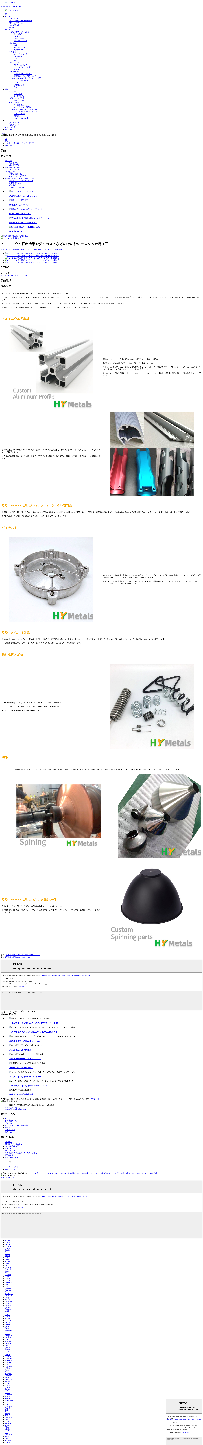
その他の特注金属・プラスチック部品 (23, 109)
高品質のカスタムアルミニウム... (24, 196)
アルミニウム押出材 (21, 80)
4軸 (51, 1173)
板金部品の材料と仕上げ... (21, 1068)
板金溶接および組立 (12, 1157)
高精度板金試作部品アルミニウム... (25, 1059)
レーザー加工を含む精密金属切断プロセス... (29, 1085)
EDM (15, 58)
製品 (6, 89)
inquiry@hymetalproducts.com (11, 6)
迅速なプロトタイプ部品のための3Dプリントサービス (33, 1023)
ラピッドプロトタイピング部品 (25, 111)
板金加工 (12, 43)
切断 (15, 45)
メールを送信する (7, 1178)
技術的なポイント (16, 123)
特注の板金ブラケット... (20, 214)
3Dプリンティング (20, 41)
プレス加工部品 (19, 100)
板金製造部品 (19, 96)
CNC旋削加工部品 (20, 105)
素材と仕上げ (14, 71)
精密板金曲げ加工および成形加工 (17, 957)
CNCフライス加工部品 (22, 107)
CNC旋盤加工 (19, 56)
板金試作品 (18, 34)
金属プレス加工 (15, 63)
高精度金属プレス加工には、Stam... (25, 1041)
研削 (15, 60)
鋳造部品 (17, 116)
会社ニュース (14, 125)
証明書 (11, 27)
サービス (8, 30)
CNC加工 (17, 36)
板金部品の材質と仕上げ (23, 74)
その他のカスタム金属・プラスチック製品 (25, 78)
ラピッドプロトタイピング (19, 32)
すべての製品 (152, 1173)
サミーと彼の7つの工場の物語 (20, 21)
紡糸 (15, 87)
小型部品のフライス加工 (109, 1173)
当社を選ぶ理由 (15, 25)
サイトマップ (44, 1173)
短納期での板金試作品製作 (21, 1094)
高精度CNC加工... (17, 231)
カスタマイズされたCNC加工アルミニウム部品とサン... (34, 1032)
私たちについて (11, 16)
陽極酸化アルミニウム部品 (78, 1173)
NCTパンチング (19, 69)
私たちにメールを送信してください (14, 275)
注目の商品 (34, 1173)
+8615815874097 (11, 1107)
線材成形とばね (19, 85)
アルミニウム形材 (60, 1173)
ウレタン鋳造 (19, 38)
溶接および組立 (19, 50)
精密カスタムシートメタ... (21, 205)
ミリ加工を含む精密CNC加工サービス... (27, 1076)
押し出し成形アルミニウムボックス (133, 1173)
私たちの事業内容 (16, 23)
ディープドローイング (22, 67)
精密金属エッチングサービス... (23, 222)
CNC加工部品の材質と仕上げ (25, 76)
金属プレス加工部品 (17, 98)
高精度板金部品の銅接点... (21, 1050)
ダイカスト (18, 83)
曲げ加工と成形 (19, 47)
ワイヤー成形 (94, 1173)
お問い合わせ (10, 129)
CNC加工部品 (14, 103)
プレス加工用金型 (20, 65)
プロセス (8, 1123)
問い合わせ (95, 1099)
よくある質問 (10, 127)
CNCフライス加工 (20, 54)
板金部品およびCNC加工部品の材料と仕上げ (23, 955)
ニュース (8, 120)
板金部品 (12, 91)
